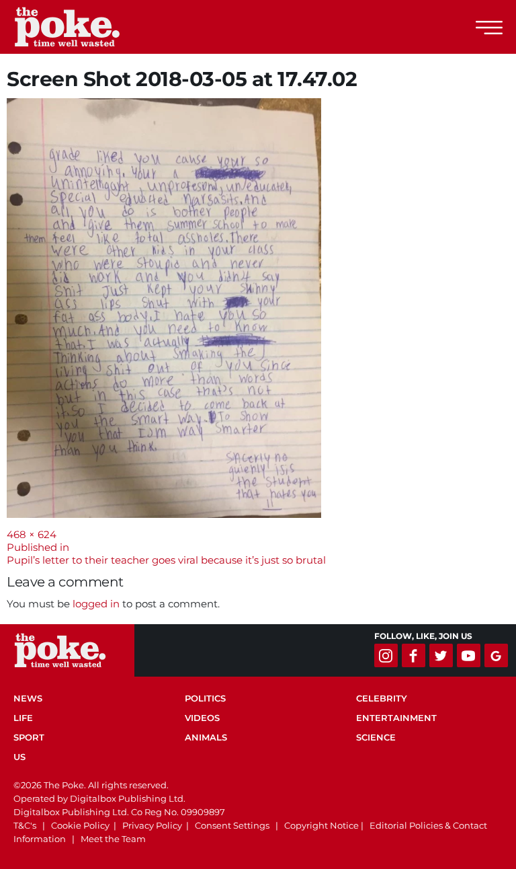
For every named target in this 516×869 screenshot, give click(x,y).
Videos (202, 717)
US (19, 756)
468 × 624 (31, 534)
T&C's (24, 825)
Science (376, 737)
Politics (205, 698)
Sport (28, 737)
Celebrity (381, 698)
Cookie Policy (80, 825)
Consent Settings (232, 825)
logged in (96, 603)
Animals (206, 737)
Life (23, 717)
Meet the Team (113, 838)
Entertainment (396, 717)
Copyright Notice (321, 825)
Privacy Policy (152, 825)
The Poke (84, 27)
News (27, 698)
